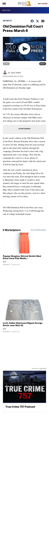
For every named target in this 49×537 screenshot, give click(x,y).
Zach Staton (16, 73)
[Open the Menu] (4, 3)
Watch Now (42, 3)
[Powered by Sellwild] (42, 368)
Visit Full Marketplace (38, 230)
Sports (7, 20)
